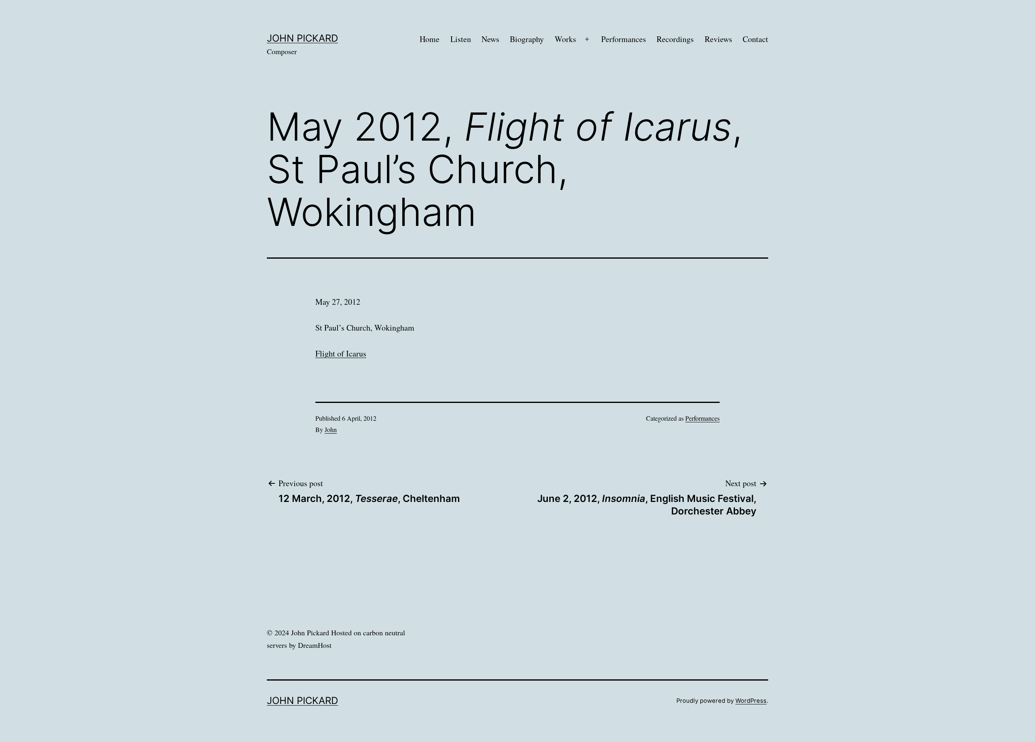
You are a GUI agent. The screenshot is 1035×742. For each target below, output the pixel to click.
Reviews (718, 39)
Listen (460, 39)
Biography (527, 39)
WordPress (751, 700)
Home (429, 39)
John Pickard (302, 38)
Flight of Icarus (340, 353)
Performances (623, 39)
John (331, 429)
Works (565, 39)
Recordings (675, 39)
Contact (755, 39)
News (490, 39)
